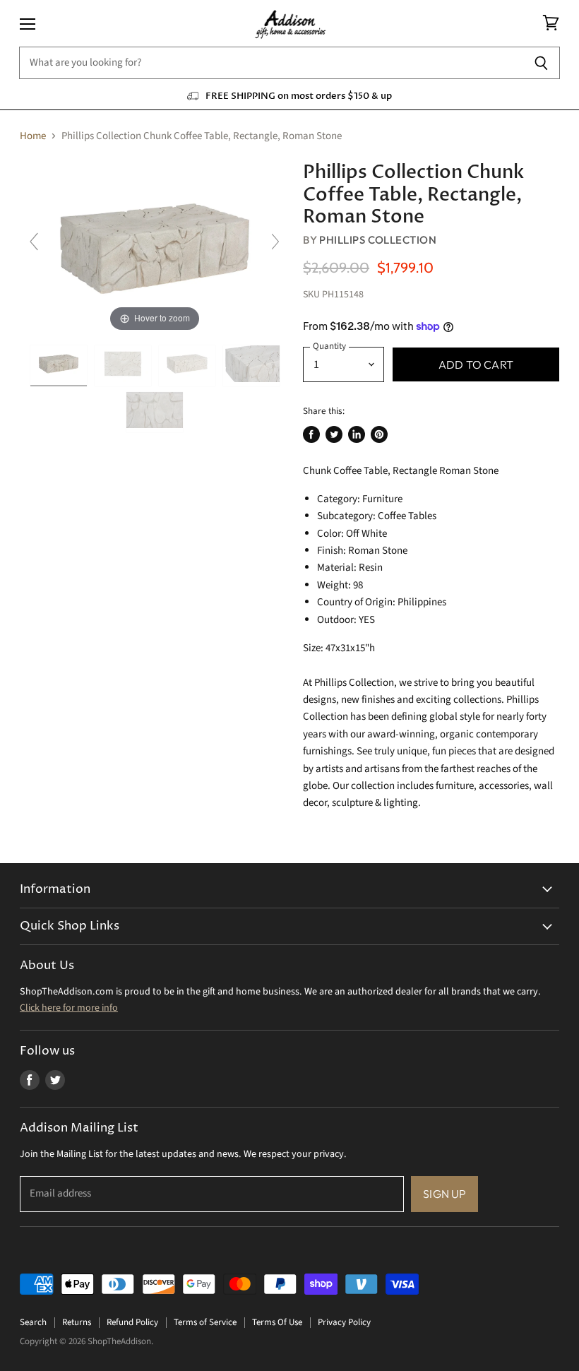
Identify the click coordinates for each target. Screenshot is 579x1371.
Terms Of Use (277, 1322)
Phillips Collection (377, 240)
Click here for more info (69, 1008)
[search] (271, 63)
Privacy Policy (344, 1322)
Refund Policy (132, 1322)
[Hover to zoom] (155, 248)
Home (33, 136)
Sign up (444, 1194)
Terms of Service (205, 1322)
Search (33, 1322)
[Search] (541, 63)
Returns (76, 1322)
